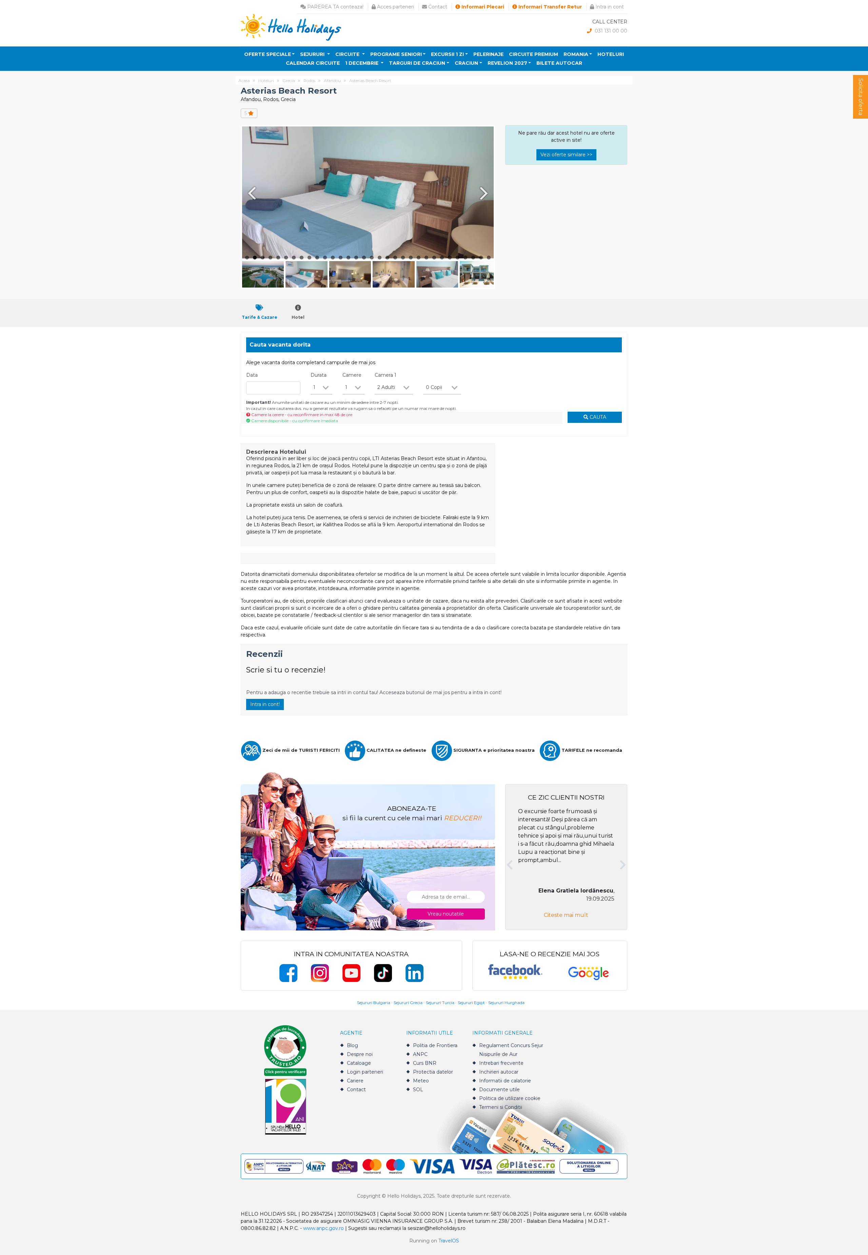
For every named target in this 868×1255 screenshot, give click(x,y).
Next (485, 193)
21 (403, 257)
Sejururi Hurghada (506, 1002)
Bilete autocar (559, 63)
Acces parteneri (395, 7)
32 (489, 257)
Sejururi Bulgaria (373, 1002)
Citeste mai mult (566, 915)
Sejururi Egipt (471, 1002)
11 (325, 257)
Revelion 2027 (507, 63)
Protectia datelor (433, 1072)
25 (434, 257)
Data (252, 375)
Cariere (355, 1081)
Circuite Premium (533, 54)
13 (340, 257)
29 (465, 257)
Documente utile (499, 1089)
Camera (385, 375)
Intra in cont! (265, 704)
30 (473, 257)
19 (387, 257)
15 (356, 257)
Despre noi (360, 1054)
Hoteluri (610, 54)
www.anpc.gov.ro (323, 1228)
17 (372, 257)
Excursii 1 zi (447, 54)
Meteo (421, 1081)
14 (348, 257)
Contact (437, 7)
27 (450, 257)
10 (317, 257)
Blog (352, 1045)
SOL (418, 1089)
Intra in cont (609, 7)
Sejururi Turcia (440, 1002)
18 (379, 257)
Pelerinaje (488, 54)
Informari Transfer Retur (549, 7)
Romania (576, 54)
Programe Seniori (396, 54)
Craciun (466, 63)
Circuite (348, 54)
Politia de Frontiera (435, 1045)
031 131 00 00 (610, 31)
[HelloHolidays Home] (291, 27)
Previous (250, 193)
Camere (351, 375)
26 (442, 257)
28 (457, 257)
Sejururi (313, 54)
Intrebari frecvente (501, 1063)
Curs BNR (424, 1063)
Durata (319, 375)
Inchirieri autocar (498, 1072)
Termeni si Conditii (500, 1107)
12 (333, 257)
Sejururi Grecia (408, 1002)
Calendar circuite (313, 63)
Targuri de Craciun (417, 63)
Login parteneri (365, 1072)
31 (481, 257)
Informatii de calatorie (505, 1081)
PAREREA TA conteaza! (334, 7)
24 (426, 257)
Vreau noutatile (446, 914)
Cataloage (359, 1063)
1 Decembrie (362, 63)
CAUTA (597, 417)
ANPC (420, 1054)
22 (411, 257)
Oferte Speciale (267, 54)
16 (364, 257)
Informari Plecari (482, 7)
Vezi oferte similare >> (566, 155)
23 (418, 257)
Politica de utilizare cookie (509, 1098)
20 (395, 257)
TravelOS (448, 1241)
